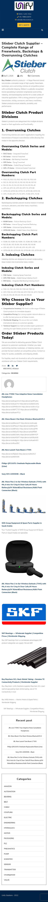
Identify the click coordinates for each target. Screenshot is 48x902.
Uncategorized (9, 875)
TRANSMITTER (10, 869)
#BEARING (7, 369)
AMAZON (7, 786)
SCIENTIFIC (8, 859)
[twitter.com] (17, 366)
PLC (5, 843)
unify (21, 76)
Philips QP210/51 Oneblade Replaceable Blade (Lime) (21, 464)
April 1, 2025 (8, 76)
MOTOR (7, 833)
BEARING (14, 373)
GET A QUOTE (24, 25)
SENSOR (7, 864)
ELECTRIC (8, 817)
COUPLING (8, 812)
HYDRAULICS (9, 828)
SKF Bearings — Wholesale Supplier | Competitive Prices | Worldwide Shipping (22, 634)
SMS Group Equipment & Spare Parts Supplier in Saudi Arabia (22, 524)
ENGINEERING (9, 823)
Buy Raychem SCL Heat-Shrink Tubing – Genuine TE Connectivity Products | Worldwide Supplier (23, 680)
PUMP (6, 854)
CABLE (6, 807)
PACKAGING (9, 838)
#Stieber (16, 369)
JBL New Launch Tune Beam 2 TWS (16, 450)
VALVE (6, 880)
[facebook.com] (8, 366)
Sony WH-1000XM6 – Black (13, 474)
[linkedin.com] (13, 366)
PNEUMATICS (9, 849)
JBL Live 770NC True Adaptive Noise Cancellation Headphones (22, 395)
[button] (12, 30)
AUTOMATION (9, 791)
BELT (6, 802)
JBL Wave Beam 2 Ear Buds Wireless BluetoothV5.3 (23, 419)
